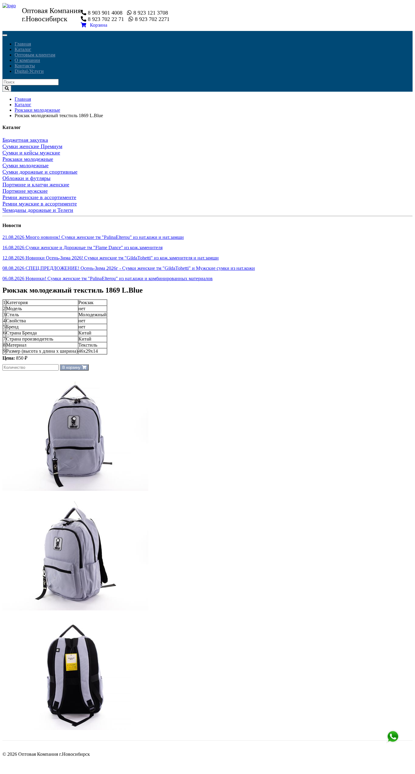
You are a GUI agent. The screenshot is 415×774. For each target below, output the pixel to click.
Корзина (96, 25)
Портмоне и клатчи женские (35, 185)
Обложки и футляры (26, 178)
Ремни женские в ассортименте (39, 197)
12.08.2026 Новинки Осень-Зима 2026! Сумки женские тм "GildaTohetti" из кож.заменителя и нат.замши (110, 257)
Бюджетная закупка (25, 140)
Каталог (23, 49)
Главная (23, 43)
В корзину (72, 367)
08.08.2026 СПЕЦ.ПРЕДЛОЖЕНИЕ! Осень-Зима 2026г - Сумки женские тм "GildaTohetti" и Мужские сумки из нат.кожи (128, 268)
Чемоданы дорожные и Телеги (37, 210)
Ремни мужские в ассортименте (39, 204)
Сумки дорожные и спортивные (39, 172)
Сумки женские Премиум (32, 146)
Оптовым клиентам (35, 54)
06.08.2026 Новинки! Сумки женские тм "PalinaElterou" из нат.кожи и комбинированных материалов (107, 278)
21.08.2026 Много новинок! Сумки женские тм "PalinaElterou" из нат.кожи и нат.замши (93, 237)
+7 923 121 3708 (393, 737)
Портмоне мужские (25, 191)
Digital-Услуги (29, 71)
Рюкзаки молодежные (37, 110)
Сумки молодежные (25, 165)
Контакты (25, 65)
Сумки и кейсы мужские (31, 153)
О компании (27, 60)
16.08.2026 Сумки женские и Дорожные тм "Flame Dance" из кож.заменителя (82, 247)
